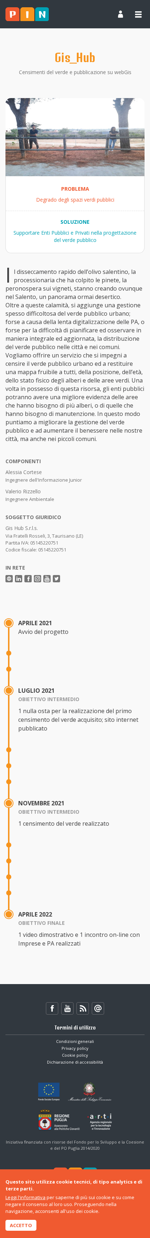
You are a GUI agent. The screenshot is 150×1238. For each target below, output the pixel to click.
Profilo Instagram (37, 578)
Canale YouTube (47, 578)
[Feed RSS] (82, 1008)
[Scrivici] (98, 1008)
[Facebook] (52, 1008)
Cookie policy (75, 1055)
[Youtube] (67, 1008)
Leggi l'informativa (25, 1197)
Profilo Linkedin (18, 578)
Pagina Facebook (28, 578)
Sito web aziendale (9, 578)
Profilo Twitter (56, 578)
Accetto (21, 1225)
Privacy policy (75, 1048)
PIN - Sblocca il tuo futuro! (27, 14)
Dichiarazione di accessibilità (75, 1062)
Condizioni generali (75, 1041)
